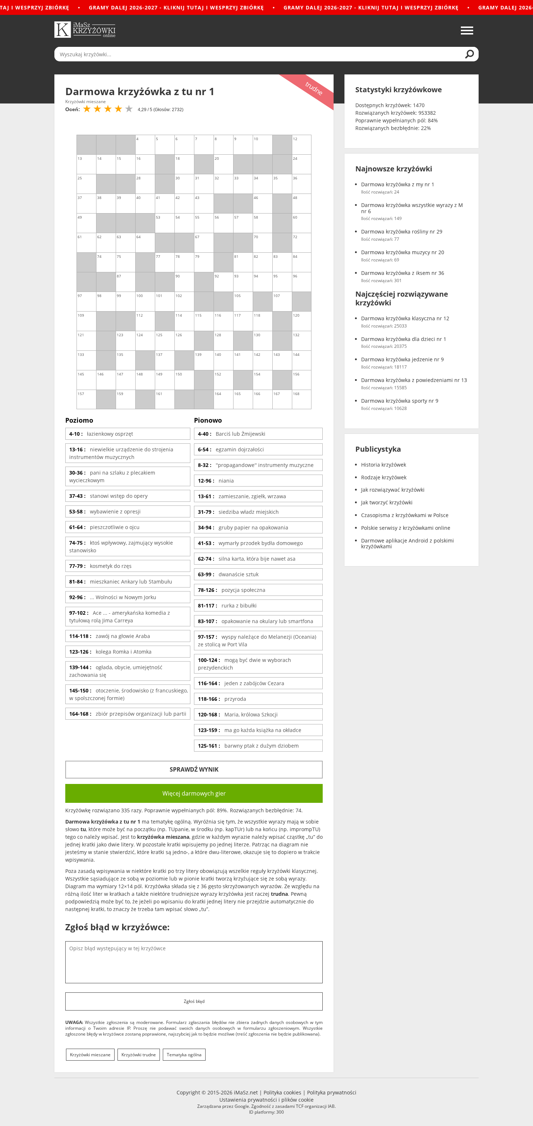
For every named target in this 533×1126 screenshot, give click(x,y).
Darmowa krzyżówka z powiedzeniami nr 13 (414, 380)
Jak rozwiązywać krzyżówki (393, 490)
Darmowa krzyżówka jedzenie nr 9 (402, 360)
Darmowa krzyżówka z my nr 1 (397, 185)
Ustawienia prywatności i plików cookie (266, 1099)
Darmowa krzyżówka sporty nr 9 (399, 401)
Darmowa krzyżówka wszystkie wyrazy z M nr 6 (412, 208)
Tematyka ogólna (184, 1055)
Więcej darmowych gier (194, 793)
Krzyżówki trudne (138, 1055)
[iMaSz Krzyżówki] (84, 29)
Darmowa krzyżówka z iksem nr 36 (402, 273)
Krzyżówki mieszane (90, 1055)
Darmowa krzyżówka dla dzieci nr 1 (403, 339)
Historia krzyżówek (383, 465)
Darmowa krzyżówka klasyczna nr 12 (405, 319)
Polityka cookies (282, 1092)
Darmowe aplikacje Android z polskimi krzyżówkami (407, 544)
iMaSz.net (246, 1092)
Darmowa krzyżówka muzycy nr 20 (402, 252)
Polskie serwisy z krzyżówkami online (405, 528)
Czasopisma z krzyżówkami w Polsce (405, 515)
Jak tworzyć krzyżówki (387, 503)
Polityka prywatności (331, 1092)
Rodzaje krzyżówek (383, 478)
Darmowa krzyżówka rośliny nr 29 (401, 232)
